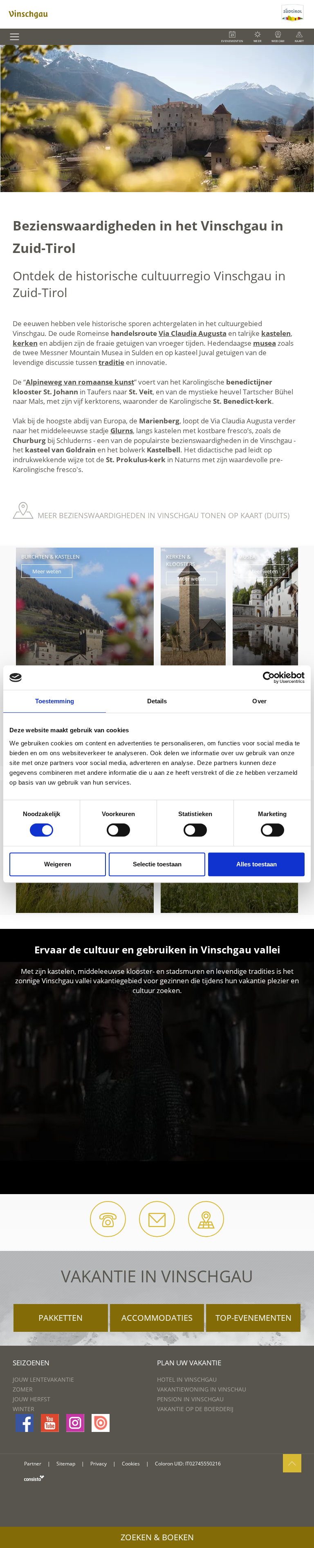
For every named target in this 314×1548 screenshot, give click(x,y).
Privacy (98, 1463)
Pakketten (60, 1317)
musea (264, 343)
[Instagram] (75, 1423)
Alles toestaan (256, 864)
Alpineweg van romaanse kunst (80, 382)
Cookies (131, 1463)
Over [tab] (259, 701)
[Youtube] (50, 1423)
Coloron (164, 1463)
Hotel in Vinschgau (187, 1379)
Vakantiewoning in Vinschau (201, 1389)
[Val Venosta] (139, 14)
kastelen (276, 333)
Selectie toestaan (157, 864)
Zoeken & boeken (157, 1537)
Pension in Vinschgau (190, 1399)
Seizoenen (31, 1362)
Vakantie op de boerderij (195, 1409)
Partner (32, 1463)
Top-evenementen (253, 1317)
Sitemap (65, 1463)
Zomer (23, 1389)
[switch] (118, 830)
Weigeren (57, 864)
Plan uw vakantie (189, 1362)
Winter (23, 1409)
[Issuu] (101, 1423)
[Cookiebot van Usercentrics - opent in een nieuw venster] (269, 677)
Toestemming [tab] (54, 701)
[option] (157, 118)
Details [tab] (157, 701)
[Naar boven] (292, 1463)
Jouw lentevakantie (43, 1379)
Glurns (121, 430)
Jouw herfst (31, 1399)
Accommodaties (157, 1317)
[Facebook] (25, 1423)
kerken (25, 343)
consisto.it (34, 1478)
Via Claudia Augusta (193, 333)
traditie (111, 362)
